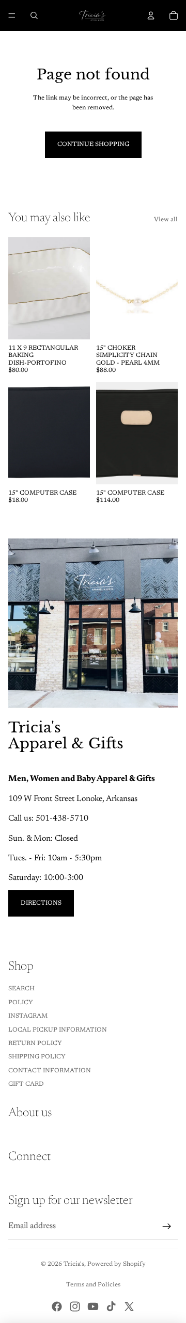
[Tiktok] (111, 1306)
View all (166, 220)
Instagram (28, 1016)
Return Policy (35, 1043)
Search (21, 989)
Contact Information (49, 1071)
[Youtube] (93, 1306)
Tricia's (74, 1264)
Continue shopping (93, 144)
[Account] (151, 15)
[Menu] (12, 15)
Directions (41, 903)
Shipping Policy (37, 1057)
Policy (20, 1003)
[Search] (34, 15)
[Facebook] (57, 1306)
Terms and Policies (93, 1285)
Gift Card (26, 1084)
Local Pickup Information (57, 1030)
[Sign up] (167, 1226)
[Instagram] (75, 1306)
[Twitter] (129, 1306)
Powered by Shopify (116, 1264)
